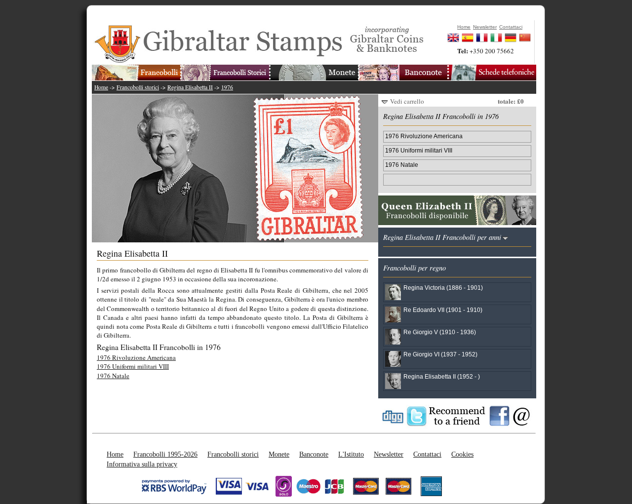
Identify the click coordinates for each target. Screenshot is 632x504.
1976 (227, 87)
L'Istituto (351, 454)
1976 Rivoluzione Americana (136, 357)
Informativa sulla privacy (142, 464)
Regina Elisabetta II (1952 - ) (441, 376)
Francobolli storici (138, 87)
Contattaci (427, 454)
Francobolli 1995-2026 (165, 454)
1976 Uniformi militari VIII (133, 366)
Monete (279, 454)
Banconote (313, 454)
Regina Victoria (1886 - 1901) (443, 287)
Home (101, 87)
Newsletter (388, 454)
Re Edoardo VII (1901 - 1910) (442, 310)
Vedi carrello (407, 101)
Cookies (462, 454)
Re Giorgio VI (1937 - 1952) (440, 354)
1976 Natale (113, 375)
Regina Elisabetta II (190, 87)
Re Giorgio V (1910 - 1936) (439, 332)
